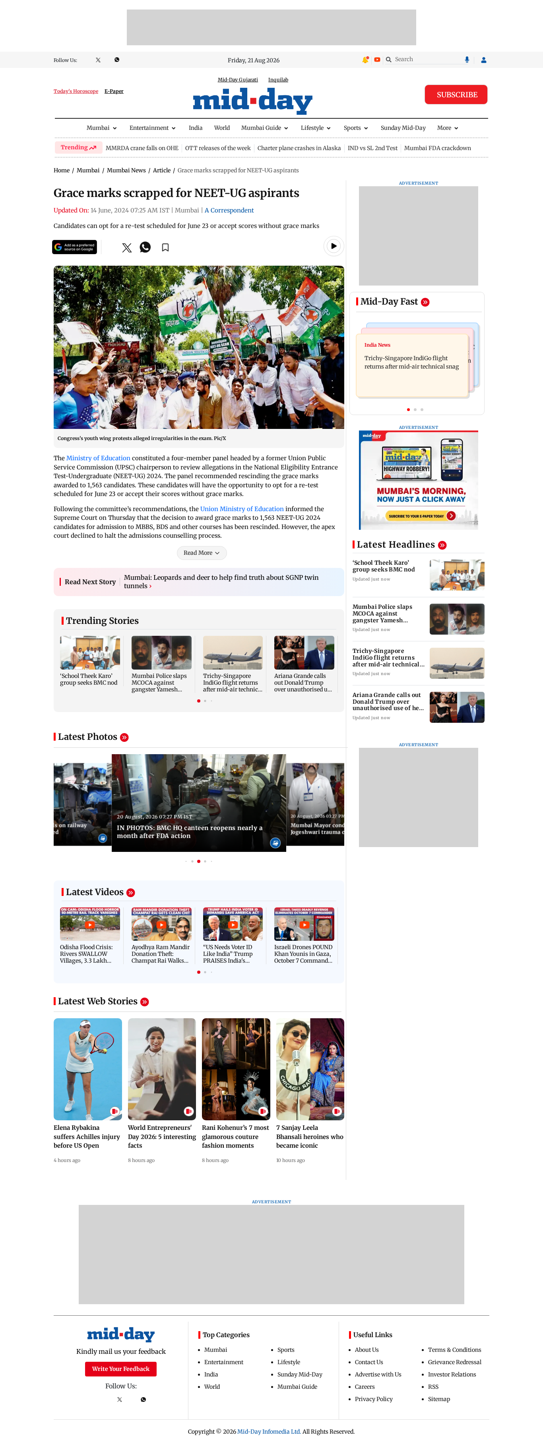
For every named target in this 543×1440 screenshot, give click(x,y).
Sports (352, 127)
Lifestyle (312, 127)
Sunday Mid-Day (403, 127)
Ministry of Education (98, 458)
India (196, 127)
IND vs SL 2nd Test (373, 148)
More (444, 127)
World (222, 127)
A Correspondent (229, 210)
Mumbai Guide (261, 127)
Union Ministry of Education (242, 509)
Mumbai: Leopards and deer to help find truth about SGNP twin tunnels (221, 581)
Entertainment (149, 127)
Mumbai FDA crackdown (437, 148)
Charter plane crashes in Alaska (299, 148)
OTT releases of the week (218, 148)
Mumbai (98, 127)
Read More (198, 552)
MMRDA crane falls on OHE (142, 148)
